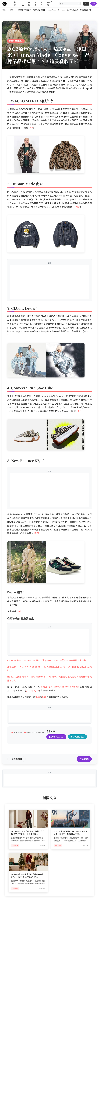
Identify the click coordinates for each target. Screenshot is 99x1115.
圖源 (78, 206)
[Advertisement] (49, 282)
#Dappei (74, 686)
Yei (19, 611)
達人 (41, 3)
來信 (37, 696)
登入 (86, 3)
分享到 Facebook (57, 736)
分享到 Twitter (78, 736)
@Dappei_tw (32, 690)
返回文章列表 (17, 759)
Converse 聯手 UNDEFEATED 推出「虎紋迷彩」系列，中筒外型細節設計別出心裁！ (47, 660)
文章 (23, 3)
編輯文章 (85, 759)
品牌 (29, 3)
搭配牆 (16, 3)
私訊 (44, 696)
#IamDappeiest (61, 686)
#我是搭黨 (47, 686)
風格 (35, 3)
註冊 (93, 3)
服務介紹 (49, 3)
